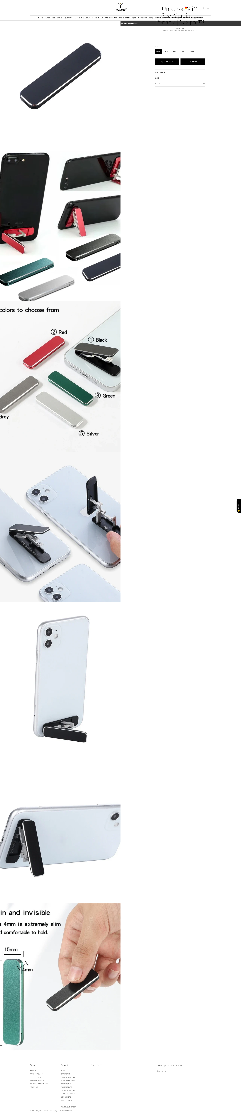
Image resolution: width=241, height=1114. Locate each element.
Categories (65, 1074)
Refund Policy (36, 1077)
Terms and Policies (66, 1111)
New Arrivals (66, 1100)
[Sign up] (208, 1071)
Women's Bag (66, 1084)
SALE (62, 1104)
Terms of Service (37, 1080)
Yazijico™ (39, 1111)
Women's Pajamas (68, 1080)
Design (157, 84)
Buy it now (192, 62)
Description (160, 72)
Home (63, 1071)
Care (157, 78)
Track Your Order (68, 1107)
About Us (34, 1087)
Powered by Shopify (50, 1111)
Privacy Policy (36, 1074)
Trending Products (69, 1091)
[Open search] (203, 7)
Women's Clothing (68, 1077)
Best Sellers (66, 1097)
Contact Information (39, 1084)
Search (33, 1071)
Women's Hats (66, 1087)
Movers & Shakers (68, 1094)
